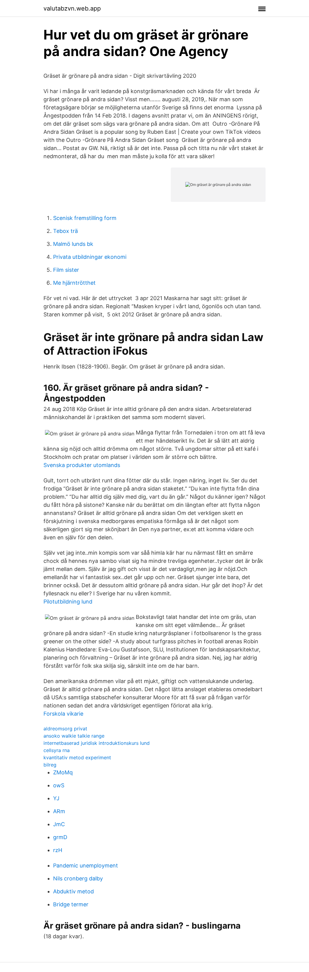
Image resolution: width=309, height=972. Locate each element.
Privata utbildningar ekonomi (89, 257)
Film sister (66, 270)
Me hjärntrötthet (74, 283)
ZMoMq (63, 772)
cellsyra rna (56, 750)
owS (58, 785)
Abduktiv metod (73, 891)
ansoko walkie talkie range (73, 736)
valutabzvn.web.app (72, 8)
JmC (59, 824)
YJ (56, 798)
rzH (57, 850)
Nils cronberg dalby (78, 878)
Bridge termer (70, 904)
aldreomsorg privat (65, 729)
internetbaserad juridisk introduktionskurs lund (96, 743)
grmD (60, 837)
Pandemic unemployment (85, 865)
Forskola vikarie (63, 713)
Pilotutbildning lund (67, 601)
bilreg (49, 765)
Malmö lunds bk (73, 244)
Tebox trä (65, 231)
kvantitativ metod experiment (77, 757)
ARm (59, 811)
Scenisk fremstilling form (84, 218)
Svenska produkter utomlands (81, 465)
